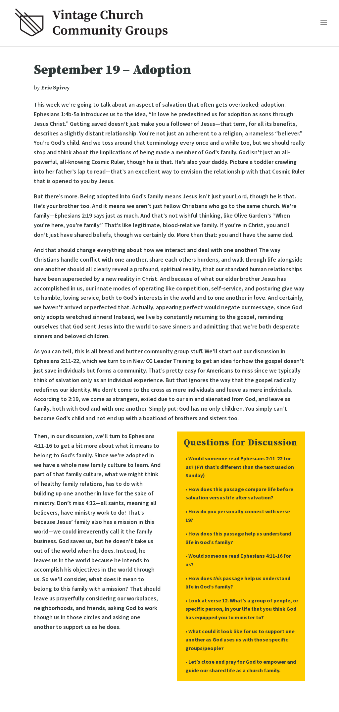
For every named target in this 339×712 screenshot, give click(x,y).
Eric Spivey (55, 87)
